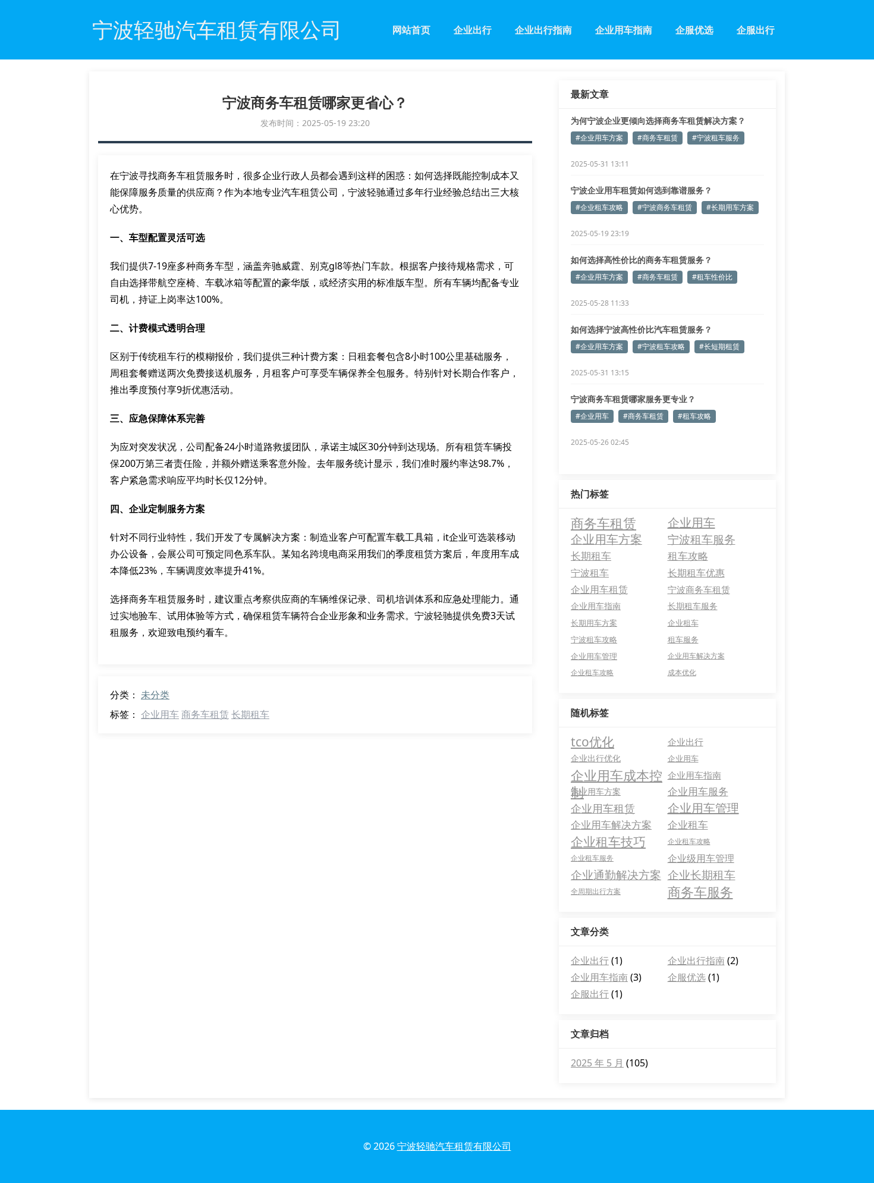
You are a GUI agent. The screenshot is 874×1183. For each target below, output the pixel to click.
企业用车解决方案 (696, 656)
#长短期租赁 (719, 346)
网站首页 (411, 29)
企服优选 (694, 29)
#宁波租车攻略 (661, 346)
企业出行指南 (543, 29)
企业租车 (683, 622)
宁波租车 (590, 572)
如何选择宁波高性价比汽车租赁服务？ (641, 329)
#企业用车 (592, 416)
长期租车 (250, 714)
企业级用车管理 (701, 858)
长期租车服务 (693, 605)
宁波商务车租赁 (699, 589)
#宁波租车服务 (716, 138)
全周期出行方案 (596, 891)
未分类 (155, 694)
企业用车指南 (623, 29)
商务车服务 (700, 891)
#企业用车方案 (599, 138)
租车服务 (683, 639)
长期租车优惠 (696, 572)
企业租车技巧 (608, 841)
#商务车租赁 (657, 138)
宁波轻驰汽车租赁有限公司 (454, 1146)
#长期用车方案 (730, 207)
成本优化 (682, 672)
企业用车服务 (698, 791)
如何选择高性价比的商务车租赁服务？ (641, 259)
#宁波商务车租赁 (664, 207)
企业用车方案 (606, 539)
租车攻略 (688, 556)
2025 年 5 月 (597, 1062)
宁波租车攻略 (594, 639)
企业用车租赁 (599, 589)
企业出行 (473, 29)
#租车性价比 (712, 277)
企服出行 (756, 29)
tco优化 (592, 741)
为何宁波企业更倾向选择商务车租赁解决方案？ (658, 120)
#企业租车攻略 (599, 207)
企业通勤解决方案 (616, 875)
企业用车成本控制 (616, 775)
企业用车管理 (594, 656)
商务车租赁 (205, 714)
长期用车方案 (594, 622)
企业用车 (160, 714)
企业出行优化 (596, 758)
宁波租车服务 (701, 539)
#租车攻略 (694, 416)
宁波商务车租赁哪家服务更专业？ (633, 398)
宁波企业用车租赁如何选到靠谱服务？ (641, 190)
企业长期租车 (701, 875)
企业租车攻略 (592, 672)
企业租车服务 (592, 858)
